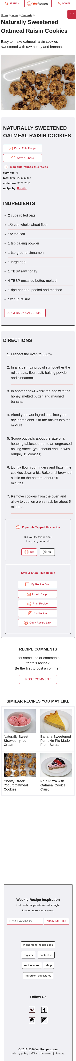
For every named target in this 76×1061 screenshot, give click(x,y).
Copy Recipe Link (39, 622)
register (28, 955)
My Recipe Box (40, 584)
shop (49, 965)
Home (4, 15)
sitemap (60, 1053)
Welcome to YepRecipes (38, 944)
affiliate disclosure (41, 1053)
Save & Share (24, 157)
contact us (46, 955)
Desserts (26, 15)
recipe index (31, 965)
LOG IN (65, 3)
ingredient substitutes (38, 975)
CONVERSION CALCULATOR (24, 312)
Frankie (22, 188)
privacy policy (19, 1053)
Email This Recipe (24, 148)
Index (14, 15)
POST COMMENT (38, 679)
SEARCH (13, 3)
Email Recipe (39, 594)
